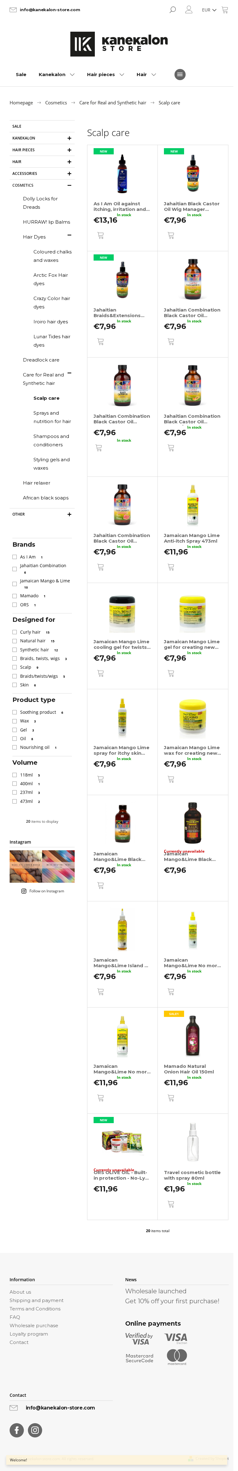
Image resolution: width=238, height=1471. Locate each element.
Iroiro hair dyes (50, 322)
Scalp (29, 667)
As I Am (31, 557)
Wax (28, 721)
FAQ (15, 1317)
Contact (19, 1342)
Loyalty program (29, 1334)
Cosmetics (22, 185)
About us (20, 1292)
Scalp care (46, 398)
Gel (27, 730)
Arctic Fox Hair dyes (50, 279)
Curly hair (35, 632)
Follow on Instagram (46, 891)
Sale (16, 126)
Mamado (33, 596)
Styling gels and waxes (51, 464)
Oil (26, 738)
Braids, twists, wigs (43, 658)
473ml (30, 801)
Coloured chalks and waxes (52, 256)
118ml (30, 775)
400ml (30, 783)
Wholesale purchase (34, 1325)
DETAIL (101, 463)
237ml (30, 792)
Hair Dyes (34, 237)
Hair (16, 161)
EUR (207, 10)
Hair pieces (23, 150)
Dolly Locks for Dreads (40, 203)
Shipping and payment (37, 1300)
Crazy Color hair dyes (51, 302)
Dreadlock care (41, 360)
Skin (28, 685)
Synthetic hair (39, 650)
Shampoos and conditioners (51, 440)
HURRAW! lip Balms (46, 222)
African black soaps (45, 498)
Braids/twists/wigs (42, 676)
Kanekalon (23, 138)
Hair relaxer (36, 483)
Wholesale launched (156, 1291)
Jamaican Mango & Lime (45, 584)
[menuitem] (21, 74)
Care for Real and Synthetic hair (43, 379)
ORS (28, 605)
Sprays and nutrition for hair (52, 417)
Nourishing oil (38, 747)
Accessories (24, 173)
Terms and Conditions (35, 1309)
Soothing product (41, 712)
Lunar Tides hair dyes (51, 341)
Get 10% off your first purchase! (172, 1301)
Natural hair (37, 641)
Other (18, 514)
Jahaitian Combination (44, 568)
